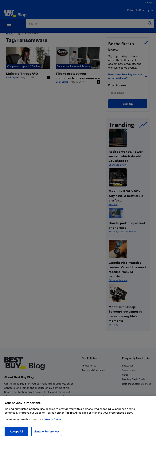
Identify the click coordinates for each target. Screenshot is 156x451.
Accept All (16, 431)
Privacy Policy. (52, 419)
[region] (78, 423)
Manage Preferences (46, 431)
